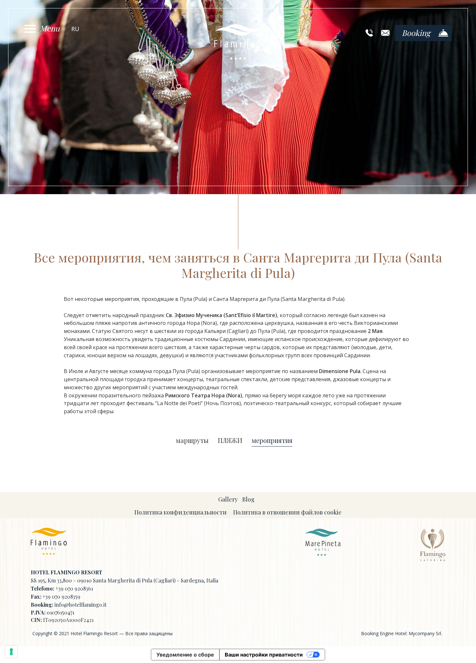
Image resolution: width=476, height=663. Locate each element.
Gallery (228, 499)
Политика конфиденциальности (180, 512)
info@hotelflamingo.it (80, 604)
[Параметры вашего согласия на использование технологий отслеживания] (11, 652)
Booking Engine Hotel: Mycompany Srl (401, 633)
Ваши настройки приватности (264, 654)
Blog (248, 499)
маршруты (192, 440)
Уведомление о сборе (185, 654)
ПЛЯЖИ (230, 440)
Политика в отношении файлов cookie (287, 512)
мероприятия (272, 440)
